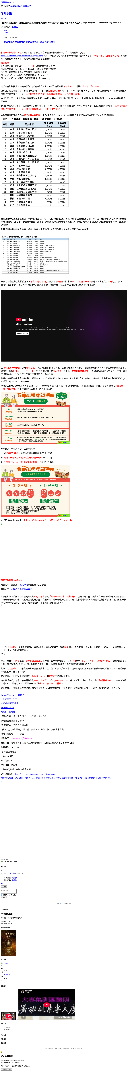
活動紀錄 (14, 878)
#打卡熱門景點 (104, 778)
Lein (2, 863)
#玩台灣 (83, 778)
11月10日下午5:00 (9, 699)
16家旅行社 (22, 585)
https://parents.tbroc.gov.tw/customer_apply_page (22, 56)
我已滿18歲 (4, 1069)
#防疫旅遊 (92, 778)
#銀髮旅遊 (55, 778)
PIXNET (51, 1048)
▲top (2, 883)
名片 (5, 34)
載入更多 (3, 886)
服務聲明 (80, 1048)
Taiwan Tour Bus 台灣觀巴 (12, 695)
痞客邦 (10, 873)
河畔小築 (6, 13)
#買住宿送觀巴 (7, 778)
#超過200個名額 (8, 712)
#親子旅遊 (35, 778)
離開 (10, 1069)
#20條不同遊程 (7, 707)
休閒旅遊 (15, 27)
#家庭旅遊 (45, 778)
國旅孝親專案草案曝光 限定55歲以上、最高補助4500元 (29, 42)
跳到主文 (3, 18)
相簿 (5, 30)
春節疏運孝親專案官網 (21, 589)
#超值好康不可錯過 (9, 703)
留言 (14, 873)
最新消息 (14, 880)
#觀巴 (27, 778)
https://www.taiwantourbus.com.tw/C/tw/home (35, 774)
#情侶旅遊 (75, 778)
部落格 (6, 32)
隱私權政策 (74, 1048)
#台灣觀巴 (19, 778)
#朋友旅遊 (65, 778)
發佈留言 (3, 897)
